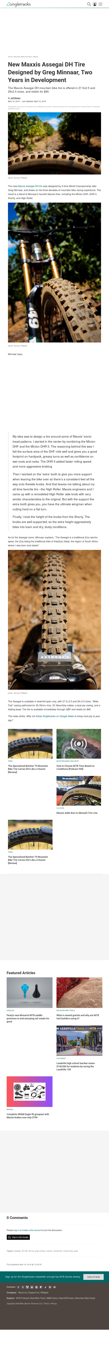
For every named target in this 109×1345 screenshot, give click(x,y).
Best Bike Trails (37, 1298)
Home (10, 56)
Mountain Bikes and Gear (23, 56)
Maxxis (35, 56)
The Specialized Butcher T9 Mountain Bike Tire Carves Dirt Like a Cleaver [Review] (28, 769)
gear (76, 1250)
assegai (17, 1250)
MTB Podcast (22, 1298)
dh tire (31, 1250)
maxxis (49, 1250)
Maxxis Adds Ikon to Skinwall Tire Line (76, 813)
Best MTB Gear (66, 1298)
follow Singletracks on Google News (55, 716)
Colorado (61, 1058)
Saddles (10, 1010)
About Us (22, 1292)
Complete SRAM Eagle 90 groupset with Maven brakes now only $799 (28, 1116)
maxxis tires (68, 1250)
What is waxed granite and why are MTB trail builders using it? (77, 1017)
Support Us (33, 1292)
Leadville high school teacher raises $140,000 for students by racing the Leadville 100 (75, 1066)
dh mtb (25, 1250)
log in (16, 1230)
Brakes (10, 1109)
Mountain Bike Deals (85, 1298)
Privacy (54, 1303)
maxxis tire (57, 1250)
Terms (46, 1303)
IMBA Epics (52, 1298)
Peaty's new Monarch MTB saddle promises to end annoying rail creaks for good (28, 1018)
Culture (60, 808)
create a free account (32, 1230)
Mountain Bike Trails (65, 1010)
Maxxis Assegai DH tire (30, 186)
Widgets (44, 1292)
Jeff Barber (15, 98)
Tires (10, 761)
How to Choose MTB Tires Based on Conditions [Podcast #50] (75, 767)
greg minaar (40, 1250)
